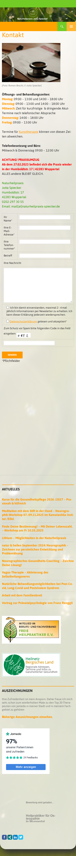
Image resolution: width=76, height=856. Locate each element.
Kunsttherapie (28, 131)
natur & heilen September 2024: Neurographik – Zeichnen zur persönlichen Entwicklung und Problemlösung (35, 549)
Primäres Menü (71, 26)
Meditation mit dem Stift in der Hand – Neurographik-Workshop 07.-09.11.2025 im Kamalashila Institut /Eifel (38, 515)
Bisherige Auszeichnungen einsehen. (27, 717)
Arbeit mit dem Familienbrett (22, 595)
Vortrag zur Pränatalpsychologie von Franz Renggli (37, 603)
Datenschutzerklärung (23, 321)
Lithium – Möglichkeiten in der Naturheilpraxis (34, 538)
